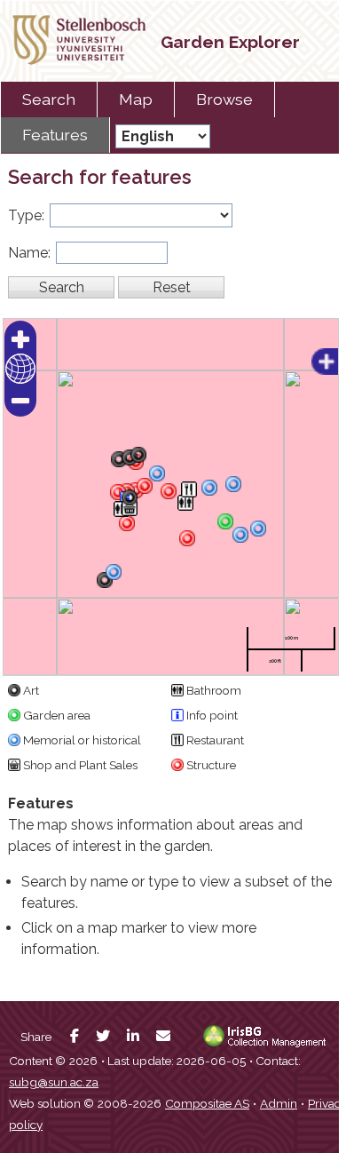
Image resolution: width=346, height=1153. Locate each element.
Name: (29, 252)
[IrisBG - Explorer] (267, 1043)
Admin (278, 1103)
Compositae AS (207, 1103)
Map (136, 99)
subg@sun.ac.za (53, 1082)
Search (48, 99)
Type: (26, 215)
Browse (224, 99)
